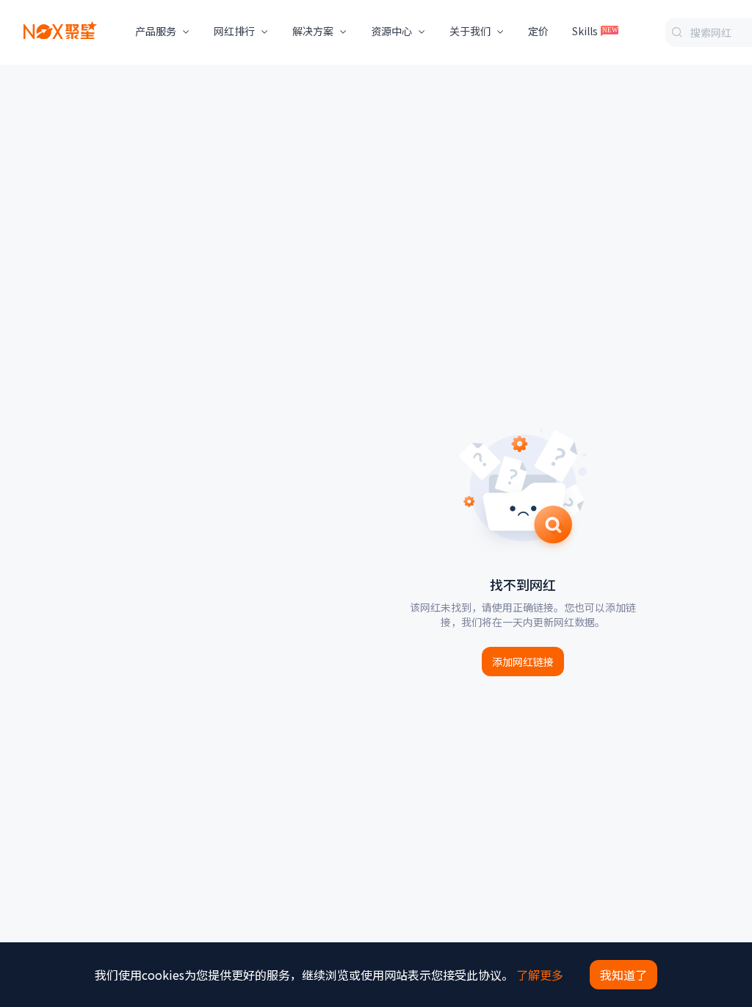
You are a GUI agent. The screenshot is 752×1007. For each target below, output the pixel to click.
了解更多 (539, 974)
